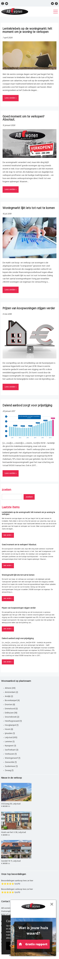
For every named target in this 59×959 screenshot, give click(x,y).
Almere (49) (10, 688)
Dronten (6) (10, 704)
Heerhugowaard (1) (13, 721)
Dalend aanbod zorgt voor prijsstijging (27, 405)
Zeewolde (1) (11, 762)
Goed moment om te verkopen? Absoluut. (23, 118)
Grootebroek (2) (12, 717)
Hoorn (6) (9, 729)
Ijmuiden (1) (10, 733)
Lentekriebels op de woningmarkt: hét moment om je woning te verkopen (27, 30)
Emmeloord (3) (11, 708)
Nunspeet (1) (10, 745)
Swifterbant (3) (11, 749)
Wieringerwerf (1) (12, 758)
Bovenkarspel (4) (12, 700)
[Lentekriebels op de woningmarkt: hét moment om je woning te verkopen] (29, 69)
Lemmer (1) (10, 741)
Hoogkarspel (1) (11, 725)
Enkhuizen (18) (11, 712)
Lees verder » (11, 98)
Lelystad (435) (11, 737)
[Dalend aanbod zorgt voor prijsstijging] (29, 438)
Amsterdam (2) (11, 692)
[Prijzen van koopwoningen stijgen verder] (29, 358)
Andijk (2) (9, 696)
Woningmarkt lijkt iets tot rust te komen (29, 208)
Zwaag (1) (9, 770)
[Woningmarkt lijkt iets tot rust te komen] (29, 257)
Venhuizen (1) (11, 754)
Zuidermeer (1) (11, 766)
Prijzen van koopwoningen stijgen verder (29, 308)
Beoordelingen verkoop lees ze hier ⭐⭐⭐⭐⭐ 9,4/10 (17, 891)
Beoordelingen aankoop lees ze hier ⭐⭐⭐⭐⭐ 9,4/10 (17, 882)
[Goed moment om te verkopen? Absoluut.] (29, 157)
